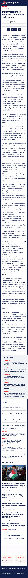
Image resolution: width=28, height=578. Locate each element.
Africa (4, 445)
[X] (12, 29)
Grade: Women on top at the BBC (7, 561)
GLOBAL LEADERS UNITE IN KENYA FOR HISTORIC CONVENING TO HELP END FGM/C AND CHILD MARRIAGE (13, 449)
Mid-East (5, 6)
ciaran (16, 22)
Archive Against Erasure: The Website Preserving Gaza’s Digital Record (15, 370)
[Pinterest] (15, 29)
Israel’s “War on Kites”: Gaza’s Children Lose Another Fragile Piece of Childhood (15, 363)
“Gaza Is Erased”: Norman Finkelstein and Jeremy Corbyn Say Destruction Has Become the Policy (13, 456)
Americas (7, 360)
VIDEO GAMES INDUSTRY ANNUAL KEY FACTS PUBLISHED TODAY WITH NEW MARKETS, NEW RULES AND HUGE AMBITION (15, 386)
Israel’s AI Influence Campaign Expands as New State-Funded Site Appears (14, 378)
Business (6, 382)
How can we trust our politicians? (20, 561)
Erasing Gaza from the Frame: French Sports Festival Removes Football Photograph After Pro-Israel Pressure (12, 442)
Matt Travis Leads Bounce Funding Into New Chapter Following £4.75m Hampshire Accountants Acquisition (15, 395)
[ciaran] (11, 22)
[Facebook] (8, 29)
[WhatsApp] (19, 29)
